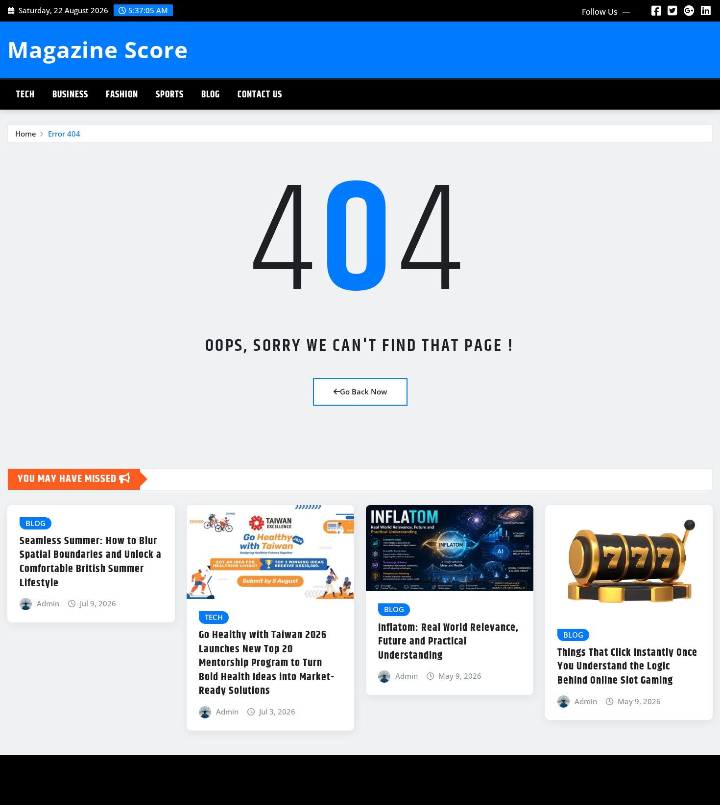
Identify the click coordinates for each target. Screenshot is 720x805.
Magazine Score (97, 49)
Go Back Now (363, 391)
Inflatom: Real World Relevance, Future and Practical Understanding (448, 642)
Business (70, 95)
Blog (210, 95)
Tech (25, 95)
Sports (170, 95)
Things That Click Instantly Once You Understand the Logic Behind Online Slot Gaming (627, 666)
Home (25, 133)
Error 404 (64, 133)
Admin (48, 603)
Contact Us (260, 95)
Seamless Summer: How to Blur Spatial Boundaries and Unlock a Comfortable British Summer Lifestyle (91, 562)
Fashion (122, 95)
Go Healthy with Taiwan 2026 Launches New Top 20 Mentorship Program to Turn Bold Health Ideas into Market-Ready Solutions (267, 663)
